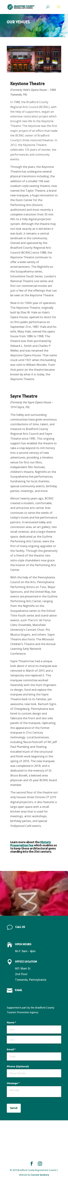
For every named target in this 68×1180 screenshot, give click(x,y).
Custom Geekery (40, 1174)
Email (17, 1049)
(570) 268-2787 (25, 934)
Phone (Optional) (18, 1066)
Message (19, 1083)
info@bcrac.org (25, 997)
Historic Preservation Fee (30, 843)
